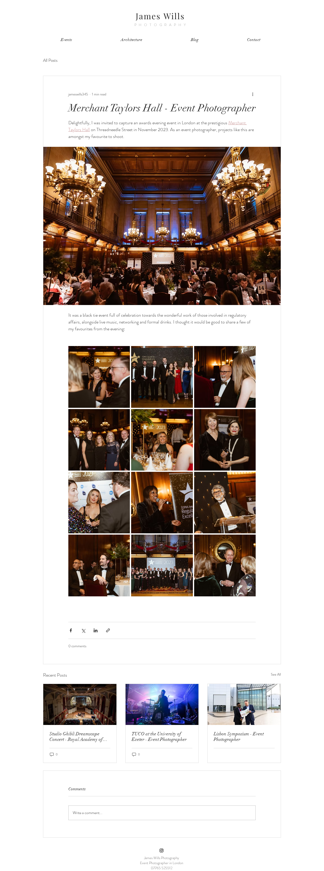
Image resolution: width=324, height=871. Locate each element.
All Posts (50, 60)
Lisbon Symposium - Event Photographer (239, 736)
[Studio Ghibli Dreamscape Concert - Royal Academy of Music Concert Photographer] (79, 704)
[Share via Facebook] (70, 630)
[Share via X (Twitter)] (83, 630)
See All (276, 674)
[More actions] (253, 94)
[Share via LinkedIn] (95, 630)
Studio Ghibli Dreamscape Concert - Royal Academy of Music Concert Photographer (76, 736)
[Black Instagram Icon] (161, 850)
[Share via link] (108, 630)
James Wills (160, 15)
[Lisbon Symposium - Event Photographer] (244, 704)
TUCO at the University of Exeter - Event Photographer (159, 736)
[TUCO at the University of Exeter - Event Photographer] (162, 704)
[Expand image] (99, 377)
